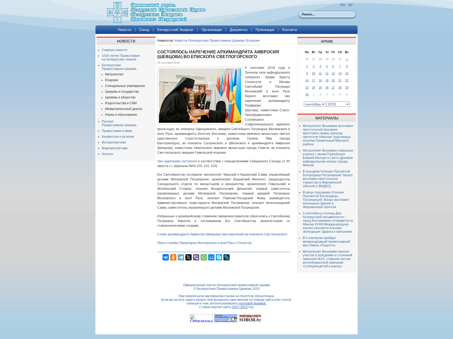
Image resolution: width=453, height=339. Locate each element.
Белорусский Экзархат (175, 29)
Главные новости (114, 50)
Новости (124, 29)
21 (340, 80)
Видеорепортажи (115, 148)
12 (326, 73)
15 (346, 73)
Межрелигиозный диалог (123, 109)
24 (313, 87)
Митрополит (114, 74)
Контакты (289, 29)
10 (313, 73)
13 (333, 73)
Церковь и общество (120, 97)
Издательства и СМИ (121, 103)
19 (326, 80)
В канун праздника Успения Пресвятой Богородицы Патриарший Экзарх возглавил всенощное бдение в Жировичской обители (326, 200)
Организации (212, 29)
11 (320, 73)
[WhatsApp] (204, 257)
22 (346, 80)
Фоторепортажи (114, 142)
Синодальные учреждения (125, 86)
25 (320, 87)
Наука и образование (121, 114)
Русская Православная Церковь (119, 123)
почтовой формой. (252, 303)
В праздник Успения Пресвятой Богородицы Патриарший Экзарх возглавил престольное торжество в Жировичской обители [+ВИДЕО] (328, 179)
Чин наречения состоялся (177, 161)
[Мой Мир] (211, 257)
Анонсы (107, 154)
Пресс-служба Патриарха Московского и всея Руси (196, 243)
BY (351, 5)
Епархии (111, 80)
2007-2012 (240, 307)
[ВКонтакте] (166, 257)
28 (340, 87)
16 (307, 80)
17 (313, 80)
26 (326, 87)
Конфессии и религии (118, 136)
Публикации (265, 29)
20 (333, 80)
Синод (144, 29)
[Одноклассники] (173, 257)
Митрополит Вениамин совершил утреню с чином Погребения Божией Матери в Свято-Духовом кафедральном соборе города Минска (328, 158)
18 (320, 80)
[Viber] (196, 257)
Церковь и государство (122, 91)
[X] (188, 257)
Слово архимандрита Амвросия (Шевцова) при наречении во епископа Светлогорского (222, 234)
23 (307, 87)
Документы (238, 29)
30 (307, 94)
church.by (247, 296)
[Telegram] (181, 257)
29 (346, 87)
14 (340, 73)
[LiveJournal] (226, 257)
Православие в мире (117, 131)
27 (333, 87)
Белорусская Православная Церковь (119, 67)
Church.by (244, 243)
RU (343, 5)
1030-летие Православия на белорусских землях (121, 57)
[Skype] (219, 257)
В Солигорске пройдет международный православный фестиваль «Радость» (326, 241)
